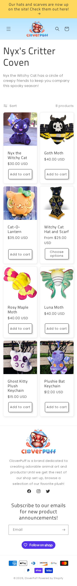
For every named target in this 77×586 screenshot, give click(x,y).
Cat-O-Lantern (15, 229)
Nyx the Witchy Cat (17, 155)
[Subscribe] (63, 530)
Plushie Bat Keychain (54, 383)
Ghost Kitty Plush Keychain (18, 386)
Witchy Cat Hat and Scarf (56, 229)
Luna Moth (54, 307)
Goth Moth (54, 153)
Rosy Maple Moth (18, 309)
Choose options (57, 254)
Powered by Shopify (50, 578)
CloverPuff (31, 578)
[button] (8, 29)
